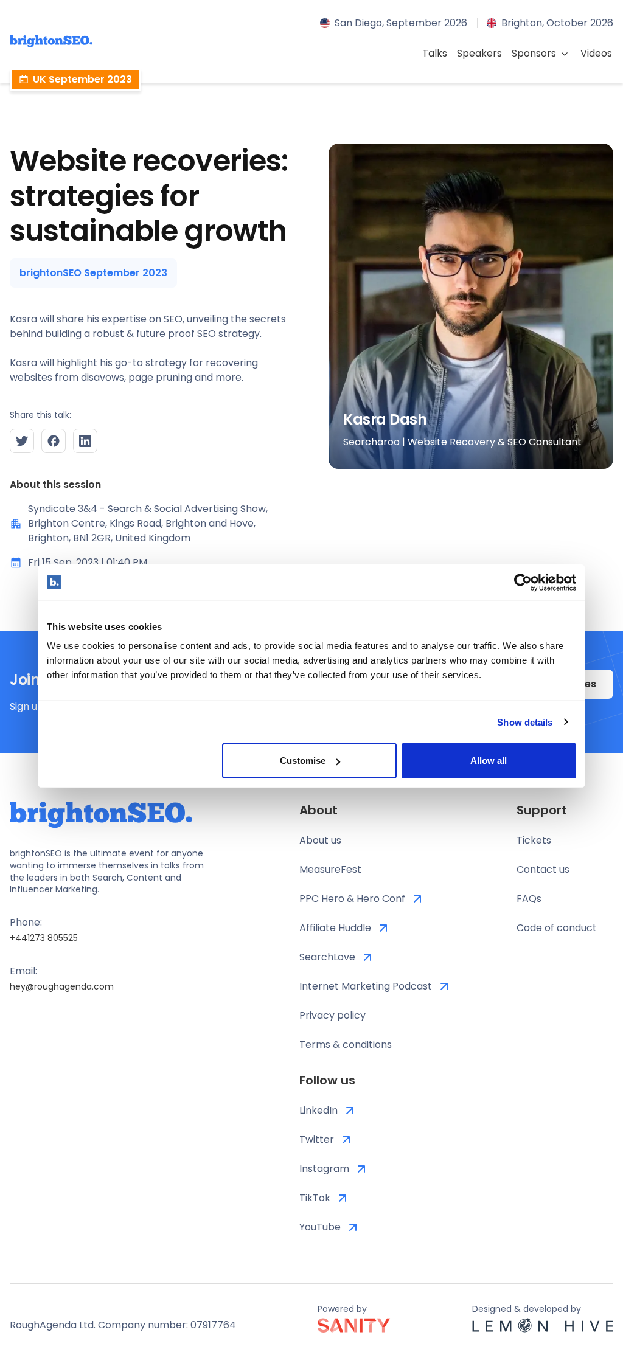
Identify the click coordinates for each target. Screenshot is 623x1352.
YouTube (320, 1227)
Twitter (316, 1139)
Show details (524, 721)
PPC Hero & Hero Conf (352, 899)
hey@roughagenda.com (62, 986)
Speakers (479, 53)
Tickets (534, 840)
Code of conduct (557, 928)
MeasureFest (330, 869)
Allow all (488, 760)
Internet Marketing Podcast (365, 986)
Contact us (543, 869)
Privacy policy (332, 1015)
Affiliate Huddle (335, 928)
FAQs (529, 899)
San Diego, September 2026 (401, 23)
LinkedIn (318, 1110)
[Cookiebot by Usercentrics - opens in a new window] (523, 582)
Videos (596, 53)
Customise (302, 760)
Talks (434, 53)
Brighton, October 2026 (557, 23)
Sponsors (534, 53)
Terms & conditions (345, 1045)
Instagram (324, 1169)
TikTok (314, 1198)
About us (320, 840)
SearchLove (327, 957)
